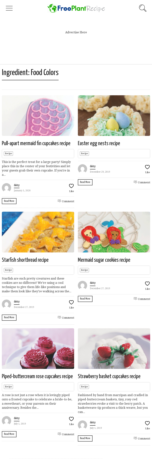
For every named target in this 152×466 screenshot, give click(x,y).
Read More (9, 201)
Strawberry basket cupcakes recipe (109, 376)
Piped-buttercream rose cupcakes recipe (37, 376)
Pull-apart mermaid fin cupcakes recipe (36, 143)
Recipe (8, 153)
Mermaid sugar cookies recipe (104, 260)
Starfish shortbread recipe (25, 260)
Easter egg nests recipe (99, 143)
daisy (16, 185)
